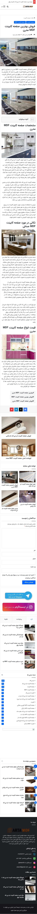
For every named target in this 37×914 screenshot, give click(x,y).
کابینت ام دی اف (30, 693)
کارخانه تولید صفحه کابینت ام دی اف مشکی (13, 804)
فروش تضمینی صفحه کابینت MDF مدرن (10, 486)
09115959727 (21, 854)
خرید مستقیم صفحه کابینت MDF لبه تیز (13, 662)
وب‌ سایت (32, 567)
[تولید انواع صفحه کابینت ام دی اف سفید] (27, 476)
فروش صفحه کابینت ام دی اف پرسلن (27, 505)
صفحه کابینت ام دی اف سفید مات (25, 711)
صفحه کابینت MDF (20, 22)
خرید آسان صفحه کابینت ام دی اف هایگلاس (13, 652)
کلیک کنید (18, 858)
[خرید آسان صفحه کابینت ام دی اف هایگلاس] (30, 654)
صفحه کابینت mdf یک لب (27, 715)
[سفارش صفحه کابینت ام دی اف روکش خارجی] (30, 790)
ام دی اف (32, 681)
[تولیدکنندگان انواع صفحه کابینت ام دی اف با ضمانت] (30, 771)
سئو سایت (22, 907)
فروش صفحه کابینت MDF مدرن (22, 401)
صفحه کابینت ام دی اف (28, 684)
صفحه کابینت (27, 18)
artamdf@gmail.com (22, 867)
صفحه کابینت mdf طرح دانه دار (26, 718)
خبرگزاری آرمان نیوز (22, 910)
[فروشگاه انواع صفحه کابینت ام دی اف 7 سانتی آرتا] (30, 629)
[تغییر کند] (28, 6)
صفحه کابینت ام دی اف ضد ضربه (25, 699)
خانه (32, 18)
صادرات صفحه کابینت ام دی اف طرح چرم (13, 796)
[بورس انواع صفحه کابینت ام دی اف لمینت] (10, 498)
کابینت (32, 702)
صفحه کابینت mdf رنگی (28, 708)
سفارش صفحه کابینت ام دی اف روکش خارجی (13, 788)
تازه (32, 619)
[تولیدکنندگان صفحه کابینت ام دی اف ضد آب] (30, 637)
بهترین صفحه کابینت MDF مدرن (22, 393)
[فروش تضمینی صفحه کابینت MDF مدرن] (10, 477)
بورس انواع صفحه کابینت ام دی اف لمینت (10, 509)
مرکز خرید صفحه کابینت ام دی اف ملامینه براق (20, 2)
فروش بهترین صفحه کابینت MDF (22, 397)
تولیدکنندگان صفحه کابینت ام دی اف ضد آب (13, 636)
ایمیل (34, 559)
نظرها (6, 619)
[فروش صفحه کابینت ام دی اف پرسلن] (27, 496)
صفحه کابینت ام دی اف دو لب (26, 696)
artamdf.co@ (22, 863)
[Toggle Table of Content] (31, 119)
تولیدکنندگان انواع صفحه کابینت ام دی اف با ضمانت (13, 768)
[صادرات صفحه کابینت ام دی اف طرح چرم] (30, 797)
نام (34, 550)
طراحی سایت (30, 907)
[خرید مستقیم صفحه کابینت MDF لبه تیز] (30, 665)
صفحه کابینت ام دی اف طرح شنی (25, 721)
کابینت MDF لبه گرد (29, 724)
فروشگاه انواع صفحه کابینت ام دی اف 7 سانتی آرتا (12, 626)
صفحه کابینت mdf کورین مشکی (25, 705)
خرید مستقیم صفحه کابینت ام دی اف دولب (13, 779)
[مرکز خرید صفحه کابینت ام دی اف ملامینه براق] (30, 645)
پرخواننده (19, 619)
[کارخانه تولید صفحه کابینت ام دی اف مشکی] (30, 807)
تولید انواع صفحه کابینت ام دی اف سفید (27, 485)
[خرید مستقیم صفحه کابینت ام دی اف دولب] (30, 781)
